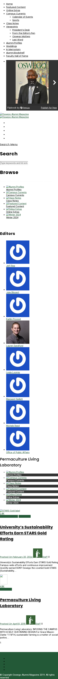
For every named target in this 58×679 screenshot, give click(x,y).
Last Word (17, 39)
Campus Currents (16, 13)
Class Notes (12, 23)
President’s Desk (21, 29)
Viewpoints (12, 26)
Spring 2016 (6, 589)
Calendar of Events (22, 16)
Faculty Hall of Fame (17, 56)
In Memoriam (13, 49)
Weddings (11, 46)
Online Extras (13, 10)
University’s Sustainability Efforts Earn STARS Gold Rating (26, 533)
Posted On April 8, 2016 (13, 623)
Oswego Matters (21, 36)
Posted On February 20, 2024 (16, 557)
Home (9, 3)
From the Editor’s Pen (23, 33)
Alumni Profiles (14, 43)
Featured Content (16, 7)
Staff (45, 557)
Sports (15, 20)
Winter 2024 (25, 516)
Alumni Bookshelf (15, 52)
